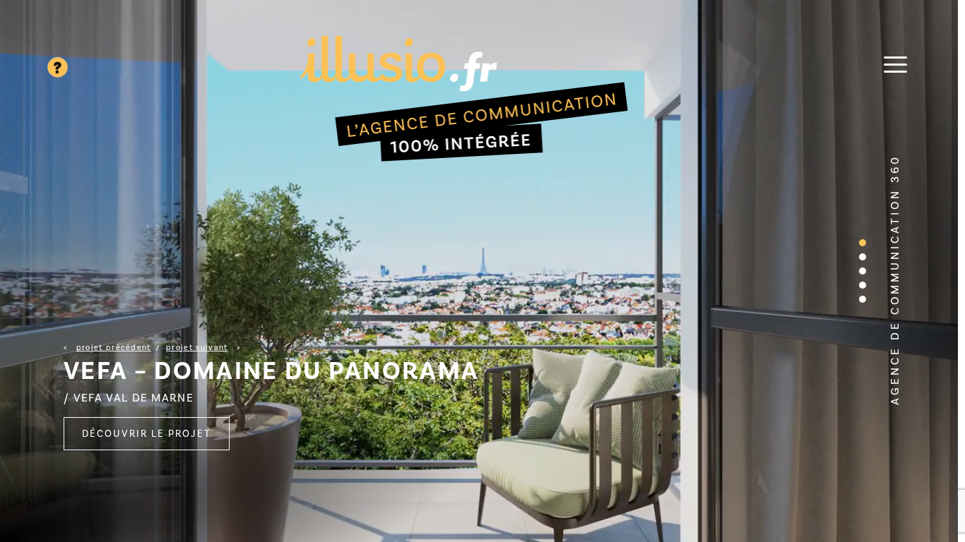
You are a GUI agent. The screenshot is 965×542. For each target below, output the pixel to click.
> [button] (203, 347)
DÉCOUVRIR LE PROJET (146, 434)
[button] (862, 242)
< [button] (107, 347)
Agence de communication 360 (894, 280)
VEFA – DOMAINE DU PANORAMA (271, 371)
